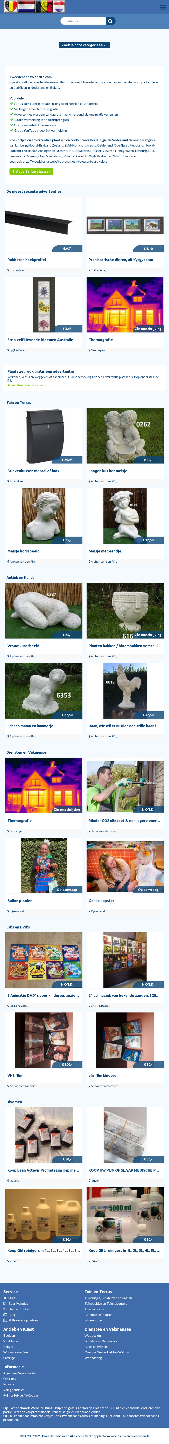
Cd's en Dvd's (18, 927)
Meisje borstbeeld (23, 551)
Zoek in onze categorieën (82, 45)
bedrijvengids (58, 120)
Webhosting (93, 1358)
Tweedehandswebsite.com (25, 385)
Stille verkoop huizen (23, 1320)
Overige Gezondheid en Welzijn (106, 1352)
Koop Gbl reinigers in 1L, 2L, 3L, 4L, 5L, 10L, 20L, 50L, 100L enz (60, 1250)
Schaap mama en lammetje (30, 726)
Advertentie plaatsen (33, 171)
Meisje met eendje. (105, 551)
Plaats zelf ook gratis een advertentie (40, 371)
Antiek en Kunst (20, 577)
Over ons (9, 1378)
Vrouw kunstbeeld (23, 646)
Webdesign (92, 1335)
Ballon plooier (19, 901)
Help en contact (19, 1309)
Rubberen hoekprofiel (26, 260)
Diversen (14, 1102)
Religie (8, 1346)
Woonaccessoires (15, 1352)
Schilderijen (11, 1341)
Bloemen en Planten (98, 1314)
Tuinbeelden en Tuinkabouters (105, 1303)
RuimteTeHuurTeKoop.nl (21, 1395)
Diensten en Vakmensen (27, 752)
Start (11, 1298)
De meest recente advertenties (34, 191)
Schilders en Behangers (100, 1341)
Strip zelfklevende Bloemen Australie (40, 340)
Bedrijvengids (18, 1303)
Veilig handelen (14, 1390)
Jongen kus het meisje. (108, 471)
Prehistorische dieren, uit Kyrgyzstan (121, 260)
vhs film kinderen (104, 1075)
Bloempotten (93, 1320)
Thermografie (101, 340)
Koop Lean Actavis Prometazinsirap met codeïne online (55, 1170)
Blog (11, 1314)
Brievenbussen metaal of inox (33, 471)
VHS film (14, 1075)
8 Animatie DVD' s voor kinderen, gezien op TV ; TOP (53, 995)
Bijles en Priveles (96, 1346)
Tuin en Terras (18, 402)
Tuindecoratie (94, 1309)
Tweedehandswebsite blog (49, 161)
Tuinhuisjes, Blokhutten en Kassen (108, 1298)
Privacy (8, 1384)
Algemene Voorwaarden (20, 1373)
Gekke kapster (101, 901)
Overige (9, 1358)
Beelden (9, 1335)
